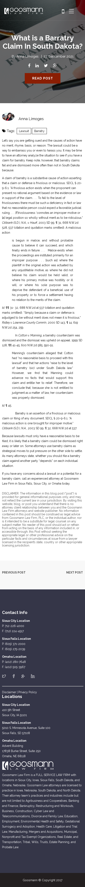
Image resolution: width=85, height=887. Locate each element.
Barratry (39, 131)
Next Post (74, 572)
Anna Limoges (28, 56)
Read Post (42, 78)
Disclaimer (9, 692)
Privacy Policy (27, 692)
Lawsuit (24, 131)
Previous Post (14, 572)
